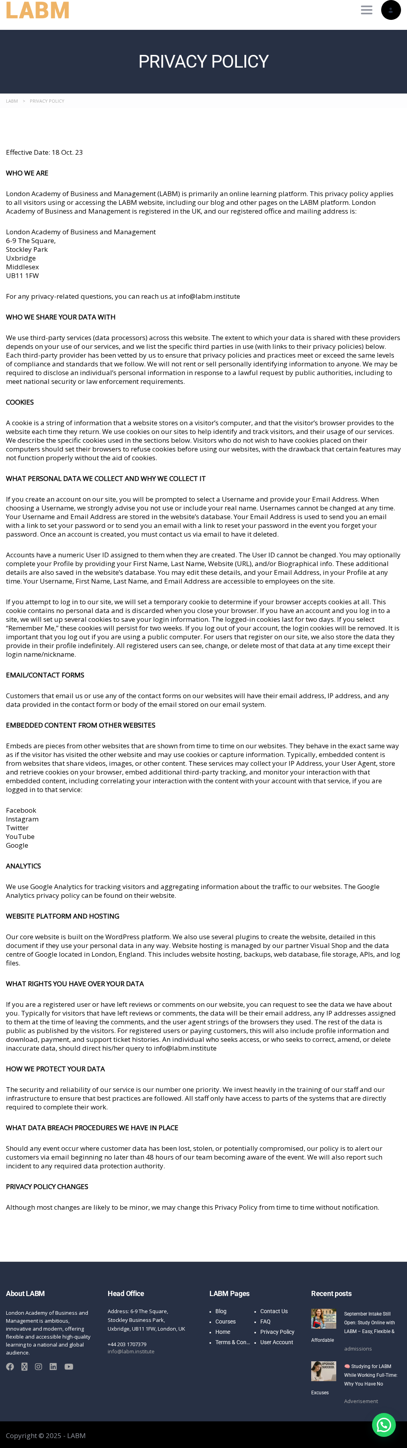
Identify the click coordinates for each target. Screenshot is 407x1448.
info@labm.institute (131, 1351)
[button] (384, 1425)
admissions (358, 1348)
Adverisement (361, 1401)
